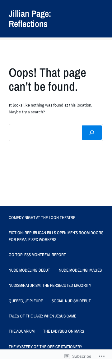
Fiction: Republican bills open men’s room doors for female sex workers (56, 236)
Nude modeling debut (29, 270)
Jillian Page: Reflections (30, 18)
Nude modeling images (80, 270)
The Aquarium (22, 331)
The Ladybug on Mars (63, 331)
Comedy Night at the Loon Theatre (42, 217)
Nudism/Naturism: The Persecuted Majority (50, 285)
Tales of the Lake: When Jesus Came (42, 316)
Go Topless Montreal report (37, 254)
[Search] (92, 132)
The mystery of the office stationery (45, 346)
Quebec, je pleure (26, 301)
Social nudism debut (71, 301)
